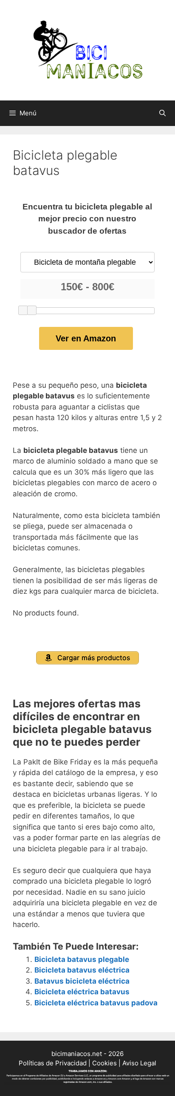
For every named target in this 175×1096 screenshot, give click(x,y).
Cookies (104, 1063)
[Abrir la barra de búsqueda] (162, 113)
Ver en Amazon (86, 338)
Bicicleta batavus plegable (81, 959)
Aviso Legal (139, 1063)
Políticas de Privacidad (53, 1063)
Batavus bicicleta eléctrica (82, 981)
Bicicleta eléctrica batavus (82, 991)
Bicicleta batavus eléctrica (82, 970)
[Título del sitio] (87, 50)
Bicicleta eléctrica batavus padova (96, 1003)
